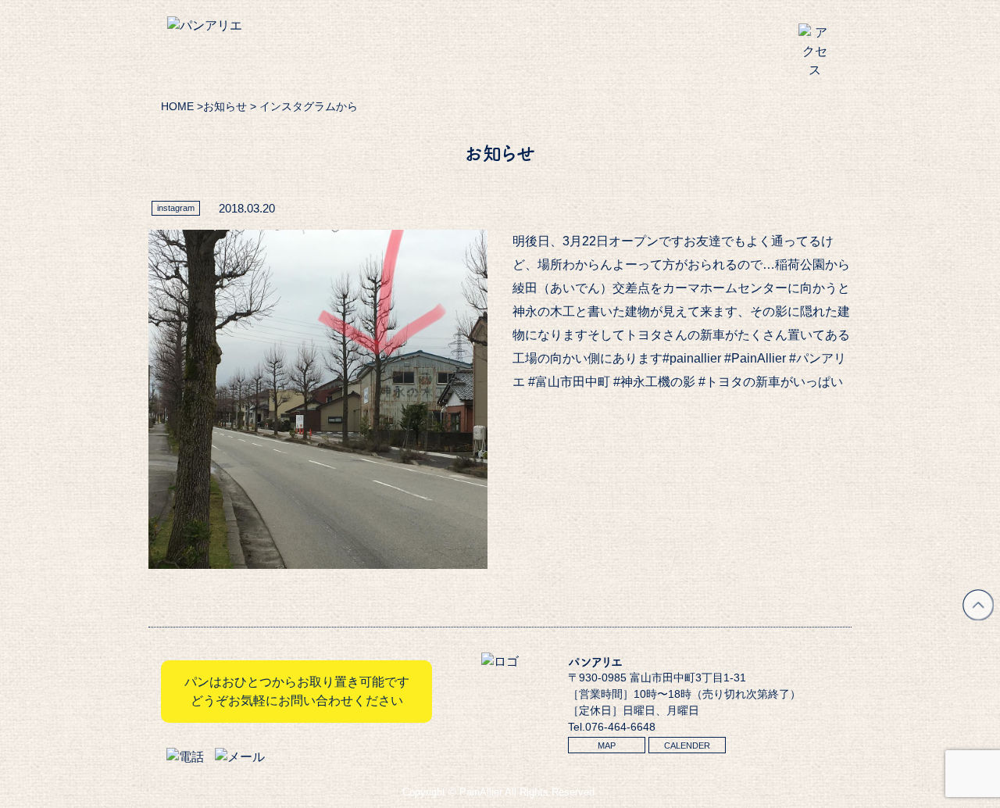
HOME (177, 106)
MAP (607, 745)
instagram (176, 208)
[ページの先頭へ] (978, 616)
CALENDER (687, 745)
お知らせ (225, 106)
